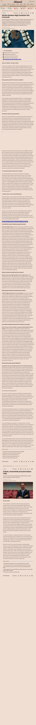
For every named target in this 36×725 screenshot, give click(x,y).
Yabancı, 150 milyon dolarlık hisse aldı (10, 457)
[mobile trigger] (2, 1)
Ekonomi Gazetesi (5, 10)
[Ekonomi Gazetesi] (18, 1)
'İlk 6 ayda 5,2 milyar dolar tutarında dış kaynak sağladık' (13, 451)
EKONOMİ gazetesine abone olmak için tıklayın (18, 6)
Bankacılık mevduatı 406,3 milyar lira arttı (11, 456)
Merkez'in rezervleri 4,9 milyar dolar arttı (11, 454)
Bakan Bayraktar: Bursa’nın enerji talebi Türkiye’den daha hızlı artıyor (17, 565)
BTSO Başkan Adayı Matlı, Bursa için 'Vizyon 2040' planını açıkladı (16, 563)
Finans (10, 10)
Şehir (12, 580)
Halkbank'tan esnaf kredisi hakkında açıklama (12, 453)
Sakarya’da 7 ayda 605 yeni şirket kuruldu (12, 658)
